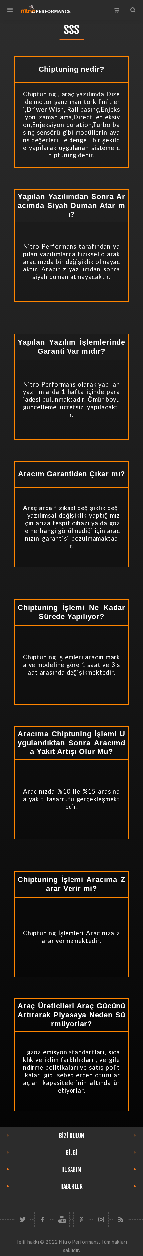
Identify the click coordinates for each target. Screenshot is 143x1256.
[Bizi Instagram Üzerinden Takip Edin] (101, 1219)
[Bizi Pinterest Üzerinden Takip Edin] (81, 1219)
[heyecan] (22, 1219)
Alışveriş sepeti (116, 10)
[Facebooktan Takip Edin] (42, 1219)
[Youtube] (62, 1219)
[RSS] (120, 1219)
